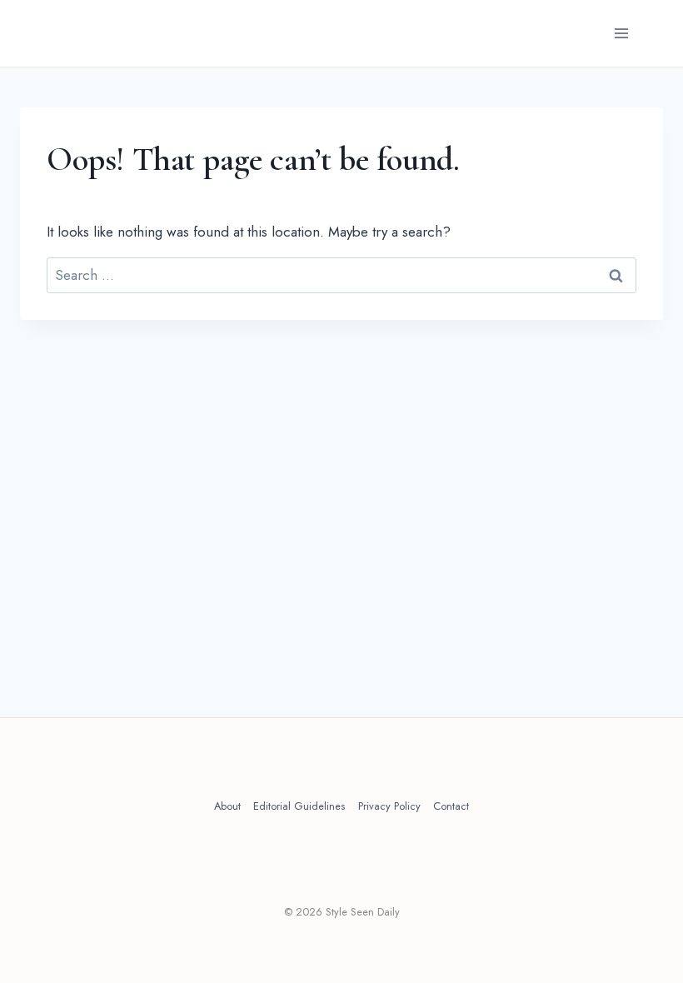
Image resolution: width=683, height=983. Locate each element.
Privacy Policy (389, 806)
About (227, 806)
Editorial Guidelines (299, 806)
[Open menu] (624, 33)
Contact (451, 806)
